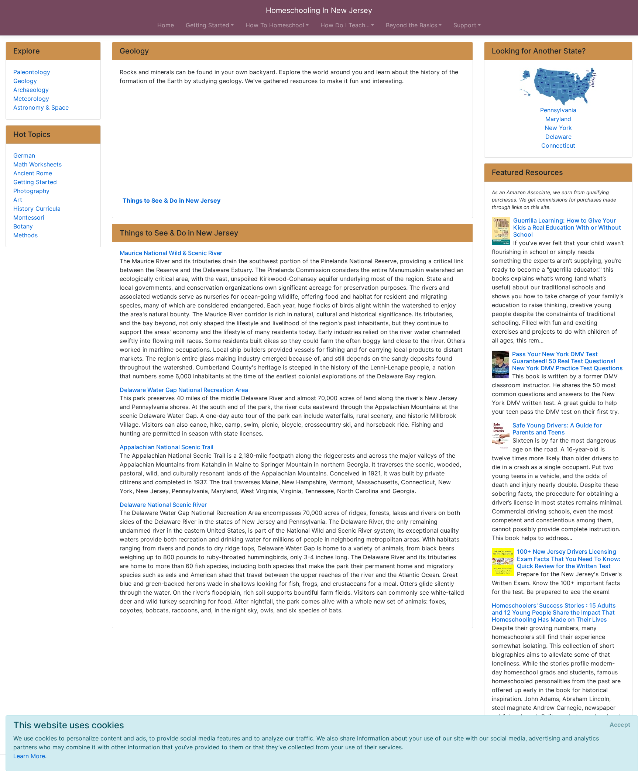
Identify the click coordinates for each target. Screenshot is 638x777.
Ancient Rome (32, 173)
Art (17, 199)
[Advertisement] (292, 140)
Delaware (558, 136)
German (24, 155)
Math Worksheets (37, 164)
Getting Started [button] (207, 25)
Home (165, 25)
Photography (31, 191)
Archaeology (31, 89)
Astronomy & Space (41, 107)
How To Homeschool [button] (275, 25)
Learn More (29, 756)
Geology (25, 81)
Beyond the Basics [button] (411, 25)
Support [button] (464, 25)
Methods (25, 235)
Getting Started (35, 182)
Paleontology (31, 72)
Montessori (28, 217)
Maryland (558, 119)
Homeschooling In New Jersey (319, 10)
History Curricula (37, 208)
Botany (23, 226)
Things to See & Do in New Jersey (171, 200)
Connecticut (558, 145)
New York (558, 127)
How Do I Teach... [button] (345, 25)
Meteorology (31, 98)
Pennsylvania (558, 110)
